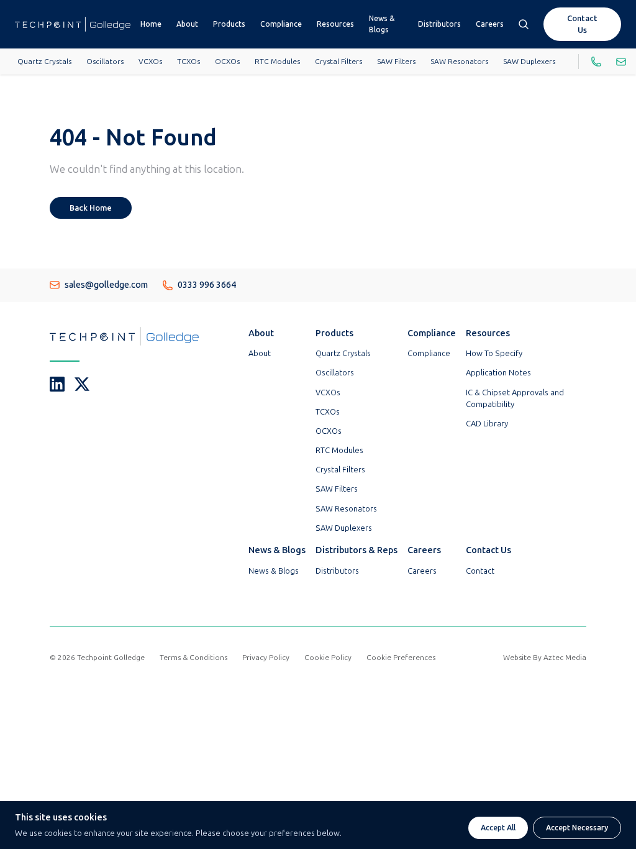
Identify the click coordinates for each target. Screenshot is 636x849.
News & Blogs (381, 24)
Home (150, 24)
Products (229, 24)
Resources (335, 24)
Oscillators (105, 61)
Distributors (439, 24)
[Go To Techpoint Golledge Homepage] (72, 24)
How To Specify (494, 353)
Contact (480, 571)
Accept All (498, 828)
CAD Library (487, 423)
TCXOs (188, 61)
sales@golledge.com (106, 284)
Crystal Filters (338, 61)
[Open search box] (524, 24)
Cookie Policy (328, 657)
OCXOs (227, 61)
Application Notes (498, 372)
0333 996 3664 (207, 284)
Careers (490, 24)
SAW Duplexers (529, 61)
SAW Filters (396, 61)
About (187, 24)
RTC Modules (277, 61)
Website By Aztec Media (544, 657)
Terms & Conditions (193, 657)
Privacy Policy (265, 657)
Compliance (281, 24)
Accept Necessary (577, 828)
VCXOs (150, 61)
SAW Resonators (459, 61)
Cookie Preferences (400, 657)
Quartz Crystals (44, 61)
